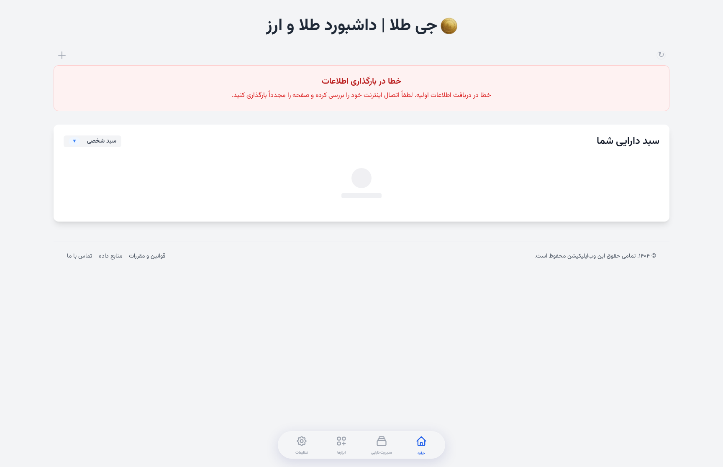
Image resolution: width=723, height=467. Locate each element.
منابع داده (110, 256)
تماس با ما (79, 256)
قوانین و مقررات (147, 256)
